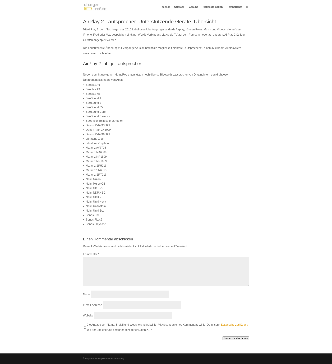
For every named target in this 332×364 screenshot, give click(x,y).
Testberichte (234, 7)
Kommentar (91, 254)
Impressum (95, 358)
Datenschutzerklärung (234, 324)
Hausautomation (213, 7)
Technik (165, 7)
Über (85, 358)
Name (86, 294)
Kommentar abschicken (236, 338)
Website (88, 315)
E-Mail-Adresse (92, 305)
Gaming (193, 7)
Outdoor (179, 7)
